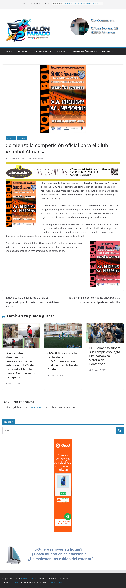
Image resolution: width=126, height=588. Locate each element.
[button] (29, 51)
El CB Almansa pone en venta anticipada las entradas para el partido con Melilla (94, 300)
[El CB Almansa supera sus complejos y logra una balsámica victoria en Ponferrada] (105, 325)
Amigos (106, 51)
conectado (35, 407)
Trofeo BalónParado (84, 51)
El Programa (43, 51)
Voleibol (22, 138)
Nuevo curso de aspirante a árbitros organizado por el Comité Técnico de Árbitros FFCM (32, 302)
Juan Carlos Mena (35, 158)
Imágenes (61, 51)
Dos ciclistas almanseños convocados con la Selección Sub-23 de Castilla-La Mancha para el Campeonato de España (20, 365)
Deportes (21, 51)
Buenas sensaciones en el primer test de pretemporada (82, 5)
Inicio (8, 51)
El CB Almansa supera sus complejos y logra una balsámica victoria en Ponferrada (104, 356)
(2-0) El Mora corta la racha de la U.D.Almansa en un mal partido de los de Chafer (62, 361)
